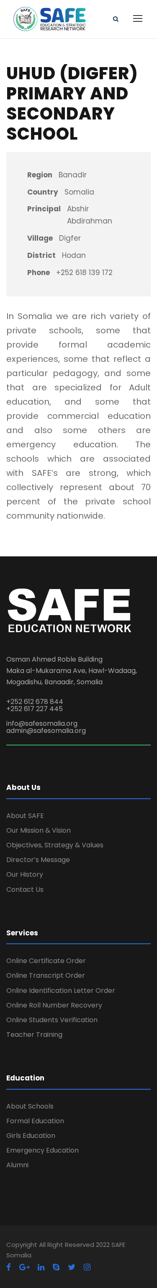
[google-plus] (24, 1267)
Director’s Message (38, 860)
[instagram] (87, 1267)
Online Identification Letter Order (60, 990)
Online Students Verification (52, 1020)
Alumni (17, 1165)
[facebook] (8, 1267)
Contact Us (25, 889)
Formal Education (35, 1121)
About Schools (30, 1106)
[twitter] (71, 1267)
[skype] (56, 1267)
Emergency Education (42, 1150)
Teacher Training (34, 1034)
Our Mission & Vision (38, 830)
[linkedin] (41, 1267)
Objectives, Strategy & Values (54, 845)
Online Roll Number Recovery (54, 1005)
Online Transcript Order (45, 975)
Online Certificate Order (46, 961)
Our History (24, 874)
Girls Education (30, 1135)
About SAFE (25, 816)
